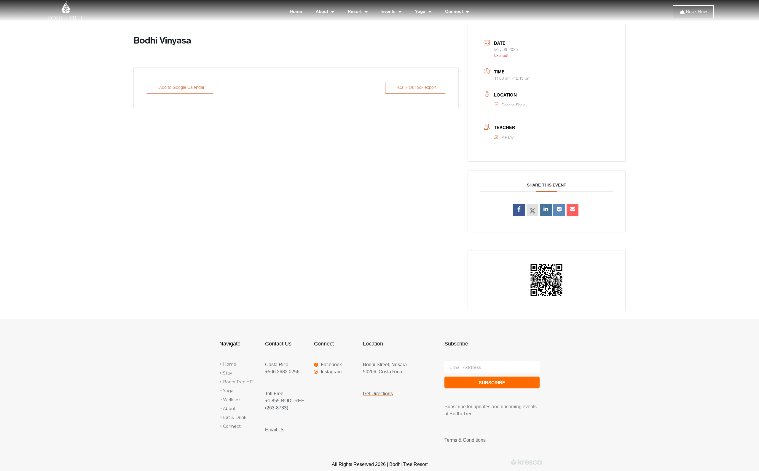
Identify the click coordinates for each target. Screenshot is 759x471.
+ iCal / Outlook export (415, 88)
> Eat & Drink (232, 417)
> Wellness (230, 399)
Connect (454, 12)
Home (296, 12)
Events (388, 12)
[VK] (559, 210)
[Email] (572, 210)
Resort (355, 12)
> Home (227, 364)
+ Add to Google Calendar (180, 88)
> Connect (230, 426)
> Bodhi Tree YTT (236, 382)
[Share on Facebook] (519, 210)
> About (227, 408)
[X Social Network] (532, 210)
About (322, 12)
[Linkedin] (546, 210)
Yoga (420, 12)
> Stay (225, 373)
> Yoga (226, 390)
